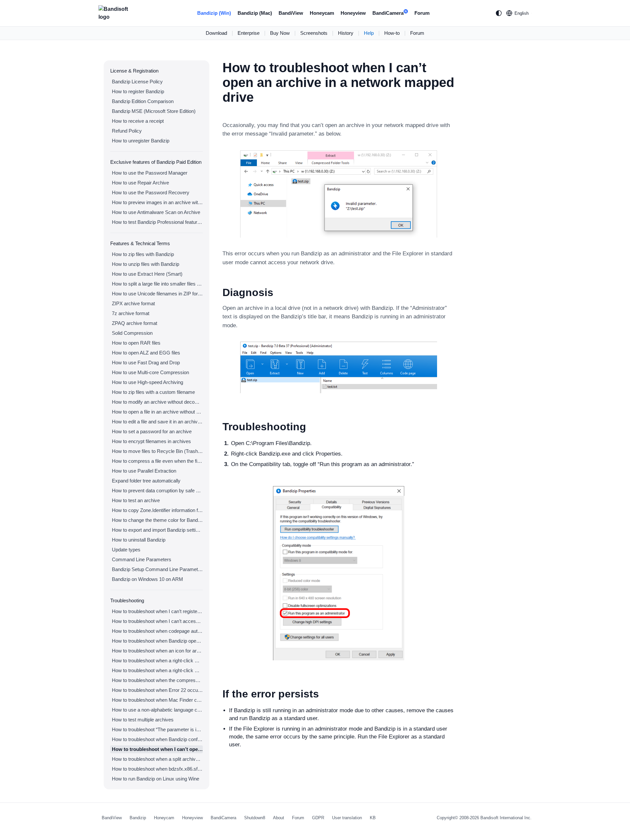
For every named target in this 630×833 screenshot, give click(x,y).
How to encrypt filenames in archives (151, 441)
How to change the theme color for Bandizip (157, 520)
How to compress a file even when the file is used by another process (157, 461)
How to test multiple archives (143, 719)
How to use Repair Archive (140, 182)
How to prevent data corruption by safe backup (157, 490)
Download (216, 33)
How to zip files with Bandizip (143, 254)
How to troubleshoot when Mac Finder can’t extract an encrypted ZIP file (157, 700)
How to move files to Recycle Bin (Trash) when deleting (157, 451)
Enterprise (249, 33)
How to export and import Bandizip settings (157, 530)
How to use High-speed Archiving (147, 382)
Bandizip (138, 817)
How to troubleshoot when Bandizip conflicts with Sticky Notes (157, 739)
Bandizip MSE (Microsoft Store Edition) (154, 111)
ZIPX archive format (133, 303)
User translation (347, 817)
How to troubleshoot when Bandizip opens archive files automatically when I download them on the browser (157, 641)
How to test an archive (136, 500)
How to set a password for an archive (152, 431)
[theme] (499, 13)
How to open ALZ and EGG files (146, 352)
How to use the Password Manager (149, 173)
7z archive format (130, 313)
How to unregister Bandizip (140, 140)
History (345, 33)
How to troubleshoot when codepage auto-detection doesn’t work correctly (157, 631)
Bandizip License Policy (137, 81)
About (278, 817)
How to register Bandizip (138, 91)
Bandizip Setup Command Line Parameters (157, 569)
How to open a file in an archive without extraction (157, 412)
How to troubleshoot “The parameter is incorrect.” (157, 729)
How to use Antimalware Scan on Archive (156, 212)
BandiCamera (389, 13)
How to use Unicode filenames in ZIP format (157, 293)
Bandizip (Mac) (255, 13)
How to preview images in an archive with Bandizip (157, 202)
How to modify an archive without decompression (157, 402)
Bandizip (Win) (214, 13)
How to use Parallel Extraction (144, 471)
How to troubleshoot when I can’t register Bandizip (157, 611)
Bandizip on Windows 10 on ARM (147, 579)
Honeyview (353, 13)
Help (369, 33)
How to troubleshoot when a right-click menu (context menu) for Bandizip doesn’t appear (157, 660)
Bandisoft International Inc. (506, 817)
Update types (126, 549)
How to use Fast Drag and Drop (146, 362)
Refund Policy (127, 131)
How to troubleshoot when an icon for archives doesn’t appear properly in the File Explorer (157, 650)
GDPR (318, 817)
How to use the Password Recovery (150, 192)
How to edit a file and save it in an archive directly (157, 421)
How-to (392, 33)
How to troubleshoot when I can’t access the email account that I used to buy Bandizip (157, 621)
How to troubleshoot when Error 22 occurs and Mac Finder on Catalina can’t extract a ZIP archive (157, 690)
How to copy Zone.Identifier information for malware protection (157, 510)
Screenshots (313, 33)
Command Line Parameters (141, 559)
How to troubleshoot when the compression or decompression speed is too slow (157, 680)
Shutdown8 (254, 817)
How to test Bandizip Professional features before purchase (157, 222)
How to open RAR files (136, 343)
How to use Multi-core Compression (150, 372)
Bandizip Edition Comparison (143, 101)
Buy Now (280, 33)
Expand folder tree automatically (146, 480)
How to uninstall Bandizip (138, 540)
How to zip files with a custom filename (153, 392)
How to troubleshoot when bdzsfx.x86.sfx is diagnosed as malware (157, 769)
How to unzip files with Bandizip (145, 264)
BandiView (291, 13)
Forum (422, 13)
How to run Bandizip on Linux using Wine (155, 778)
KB (373, 817)
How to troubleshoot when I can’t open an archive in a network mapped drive (157, 749)
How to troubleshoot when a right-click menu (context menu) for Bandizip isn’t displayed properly (157, 670)
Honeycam (322, 13)
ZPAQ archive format (134, 323)
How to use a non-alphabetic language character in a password (157, 710)
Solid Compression (132, 333)
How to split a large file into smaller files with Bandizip (157, 284)
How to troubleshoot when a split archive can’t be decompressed (157, 759)
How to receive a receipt (138, 121)
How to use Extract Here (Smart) (147, 274)
